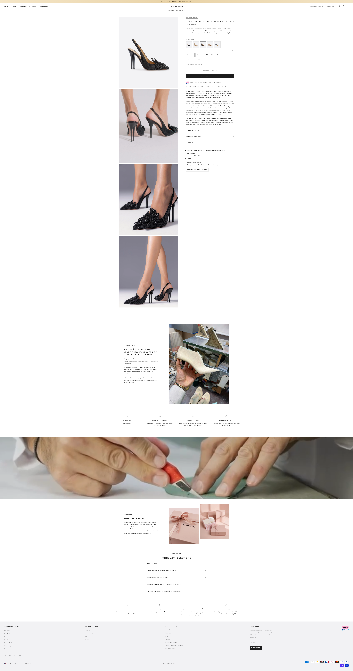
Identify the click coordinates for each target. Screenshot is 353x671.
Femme (6, 6)
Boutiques (168, 633)
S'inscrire (255, 647)
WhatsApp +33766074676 (197, 169)
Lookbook (44, 6)
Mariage (23, 6)
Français (330, 6)
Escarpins (7, 631)
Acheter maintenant (210, 76)
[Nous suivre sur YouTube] (20, 655)
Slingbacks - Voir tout (192, 17)
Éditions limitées (9, 643)
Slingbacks (7, 634)
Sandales (87, 640)
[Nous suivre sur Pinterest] (15, 655)
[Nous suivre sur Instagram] (10, 655)
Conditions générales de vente (174, 645)
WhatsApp (197, 616)
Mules (6, 637)
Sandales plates (9, 646)
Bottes (6, 649)
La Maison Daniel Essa (172, 627)
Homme (14, 6)
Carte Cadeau (169, 630)
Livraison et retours (171, 642)
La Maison (33, 6)
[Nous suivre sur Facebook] (5, 655)
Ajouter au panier (210, 71)
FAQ (166, 636)
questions (196, 614)
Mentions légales (170, 648)
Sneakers (7, 640)
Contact (167, 639)
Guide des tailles (229, 51)
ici (189, 616)
